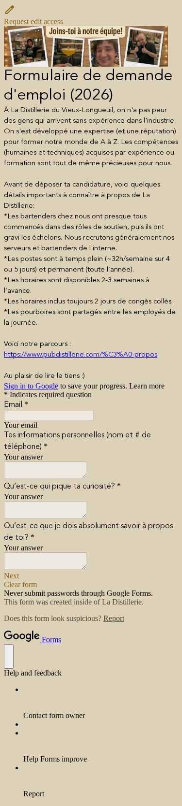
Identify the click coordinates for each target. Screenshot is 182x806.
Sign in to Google (31, 386)
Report (113, 618)
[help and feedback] (9, 656)
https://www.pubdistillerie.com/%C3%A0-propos (80, 355)
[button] (91, 15)
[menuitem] (100, 702)
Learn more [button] (147, 386)
